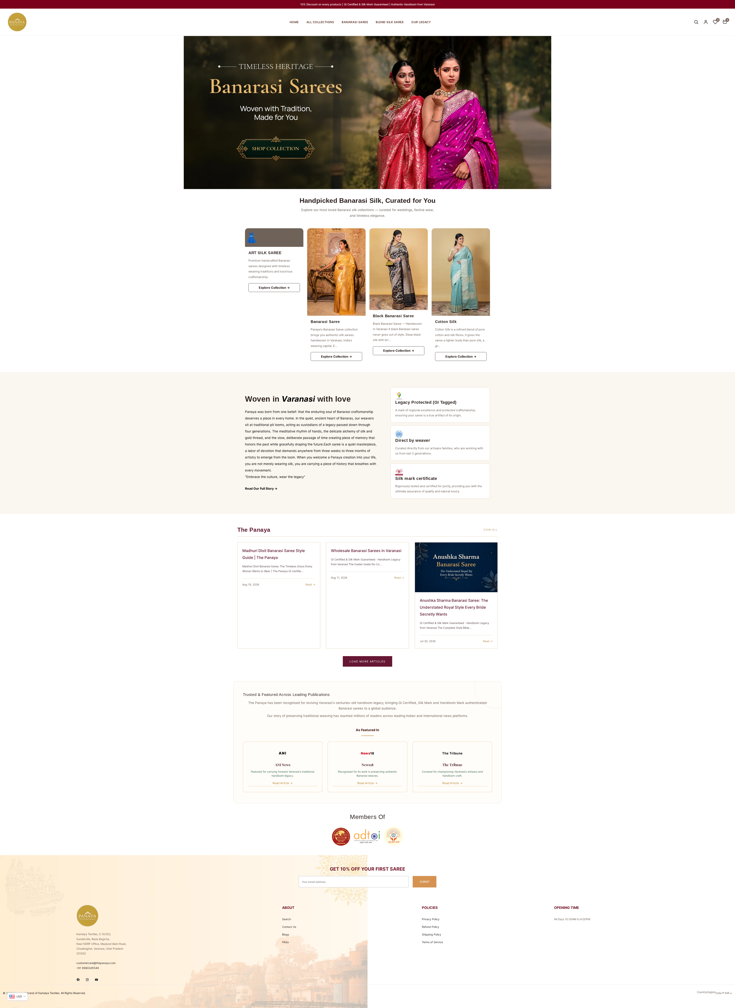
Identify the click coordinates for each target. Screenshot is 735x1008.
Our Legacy (421, 22)
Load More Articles (367, 661)
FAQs (285, 942)
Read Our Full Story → (261, 488)
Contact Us (289, 926)
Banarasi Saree (355, 22)
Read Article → (283, 783)
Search (286, 919)
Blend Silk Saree (390, 22)
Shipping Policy (431, 934)
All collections (320, 22)
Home (294, 22)
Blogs (285, 934)
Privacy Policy (430, 919)
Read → (310, 584)
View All (490, 529)
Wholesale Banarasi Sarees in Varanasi (366, 550)
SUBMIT (425, 881)
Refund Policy (430, 926)
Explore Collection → (274, 288)
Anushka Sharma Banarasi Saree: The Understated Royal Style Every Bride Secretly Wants (454, 607)
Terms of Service (432, 942)
